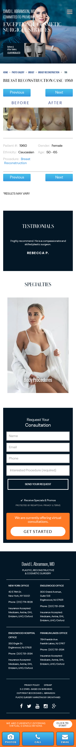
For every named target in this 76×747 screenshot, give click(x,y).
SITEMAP (48, 685)
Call (38, 742)
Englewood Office (52, 586)
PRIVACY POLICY (32, 685)
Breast (31, 72)
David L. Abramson (19, 12)
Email (65, 742)
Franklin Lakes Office (53, 633)
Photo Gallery (18, 72)
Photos (10, 742)
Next (59, 92)
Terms (57, 505)
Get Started (38, 531)
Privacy (47, 505)
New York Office (18, 586)
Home (5, 72)
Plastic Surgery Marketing (30, 697)
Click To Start (63, 724)
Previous (17, 92)
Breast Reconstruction (48, 72)
